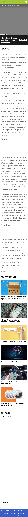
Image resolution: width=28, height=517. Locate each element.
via (24, 258)
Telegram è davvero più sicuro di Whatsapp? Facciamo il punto (11, 321)
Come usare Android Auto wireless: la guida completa (13, 383)
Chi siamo (13, 513)
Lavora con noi (20, 513)
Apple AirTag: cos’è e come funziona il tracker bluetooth (13, 404)
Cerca (26, 2)
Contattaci (6, 513)
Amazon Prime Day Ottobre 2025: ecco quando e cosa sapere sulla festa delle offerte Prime (13, 298)
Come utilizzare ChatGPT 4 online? (12, 362)
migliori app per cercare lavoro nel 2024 (13, 342)
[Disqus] (14, 438)
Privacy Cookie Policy (14, 515)
